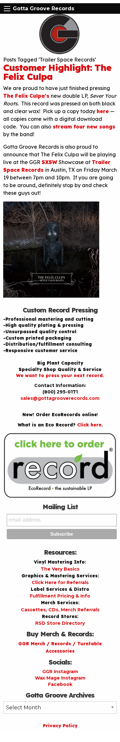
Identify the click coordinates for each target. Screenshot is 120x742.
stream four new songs (83, 126)
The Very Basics (60, 569)
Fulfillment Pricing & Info (60, 596)
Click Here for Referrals (60, 582)
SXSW (49, 162)
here (103, 111)
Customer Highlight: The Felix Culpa (57, 72)
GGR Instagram (60, 671)
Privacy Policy (60, 726)
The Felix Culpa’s (27, 96)
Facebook (60, 684)
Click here (89, 425)
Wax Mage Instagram (60, 678)
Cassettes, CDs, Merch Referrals (60, 610)
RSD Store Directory (60, 623)
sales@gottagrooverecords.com (60, 398)
